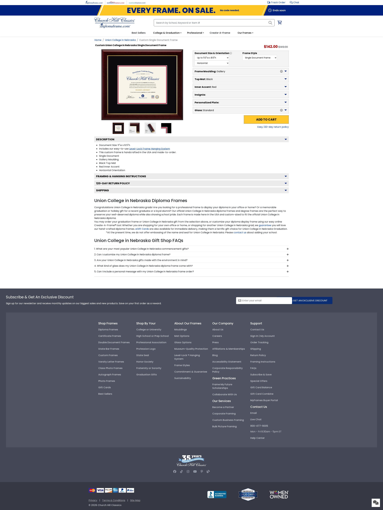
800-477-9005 (259, 426)
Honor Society (144, 361)
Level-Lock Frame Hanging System (149, 148)
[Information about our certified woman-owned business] (279, 494)
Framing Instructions (262, 361)
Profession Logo (146, 349)
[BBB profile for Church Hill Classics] (217, 494)
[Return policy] (248, 494)
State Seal (142, 355)
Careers (217, 336)
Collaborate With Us (224, 394)
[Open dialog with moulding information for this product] (281, 71)
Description (105, 139)
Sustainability (182, 378)
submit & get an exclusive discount (304, 300)
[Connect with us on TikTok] (181, 471)
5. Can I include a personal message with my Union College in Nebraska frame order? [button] (144, 271)
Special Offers (258, 381)
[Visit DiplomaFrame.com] (94, 2)
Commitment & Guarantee (190, 371)
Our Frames (244, 33)
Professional (194, 33)
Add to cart (266, 119)
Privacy (93, 500)
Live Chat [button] (256, 419)
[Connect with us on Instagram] (188, 471)
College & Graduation (166, 33)
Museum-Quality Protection (191, 349)
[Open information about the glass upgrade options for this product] (281, 110)
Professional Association (151, 342)
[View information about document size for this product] (231, 53)
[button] (294, 2)
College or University (148, 329)
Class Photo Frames (110, 368)
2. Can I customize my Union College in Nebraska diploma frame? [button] (132, 254)
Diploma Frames (108, 329)
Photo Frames (106, 381)
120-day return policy (113, 183)
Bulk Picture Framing (224, 426)
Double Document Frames (114, 342)
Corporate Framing (224, 413)
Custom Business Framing (228, 420)
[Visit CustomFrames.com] (137, 2)
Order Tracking (259, 342)
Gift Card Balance (261, 387)
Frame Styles (182, 365)
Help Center (257, 438)
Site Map (135, 500)
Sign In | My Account (262, 336)
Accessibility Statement (226, 361)
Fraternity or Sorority (148, 368)
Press (215, 342)
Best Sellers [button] (139, 33)
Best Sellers (105, 394)
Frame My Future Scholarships (222, 386)
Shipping (102, 190)
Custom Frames (108, 355)
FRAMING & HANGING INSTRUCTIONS (121, 176)
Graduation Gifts (146, 374)
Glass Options (183, 342)
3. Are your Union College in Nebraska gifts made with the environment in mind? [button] (140, 260)
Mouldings (180, 329)
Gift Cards (104, 387)
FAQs (253, 368)
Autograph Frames (109, 374)
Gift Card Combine (261, 394)
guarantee (265, 225)
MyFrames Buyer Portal (264, 400)
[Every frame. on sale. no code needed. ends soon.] (191, 10)
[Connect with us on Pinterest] (202, 471)
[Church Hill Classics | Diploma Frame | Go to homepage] (114, 22)
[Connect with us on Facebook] (174, 471)
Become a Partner (223, 407)
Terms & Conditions (113, 500)
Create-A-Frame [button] (220, 33)
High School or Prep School (152, 336)
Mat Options (181, 336)
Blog (215, 355)
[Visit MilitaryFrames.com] (116, 2)
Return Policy (258, 355)
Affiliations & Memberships (228, 349)
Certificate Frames (109, 336)
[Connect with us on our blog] (208, 471)
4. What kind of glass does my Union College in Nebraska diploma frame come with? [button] (143, 266)
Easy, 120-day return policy (273, 127)
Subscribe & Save (261, 374)
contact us (240, 232)
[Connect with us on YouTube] (195, 471)
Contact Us (257, 329)
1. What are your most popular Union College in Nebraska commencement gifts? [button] (141, 249)
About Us (217, 329)
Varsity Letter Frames (111, 361)
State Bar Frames (108, 349)
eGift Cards (142, 229)
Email (253, 413)
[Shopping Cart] (279, 23)
